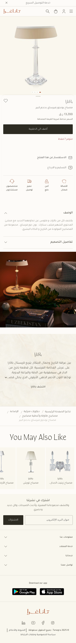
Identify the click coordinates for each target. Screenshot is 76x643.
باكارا (69, 101)
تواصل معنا (67, 565)
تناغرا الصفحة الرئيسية (58, 411)
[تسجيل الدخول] (63, 11)
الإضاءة (14, 411)
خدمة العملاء (66, 546)
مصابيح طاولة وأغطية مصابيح (40, 416)
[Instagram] (52, 623)
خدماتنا (69, 556)
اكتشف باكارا (38, 387)
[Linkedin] (23, 623)
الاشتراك (13, 520)
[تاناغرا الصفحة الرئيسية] (12, 11)
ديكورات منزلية (32, 411)
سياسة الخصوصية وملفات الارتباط (38, 635)
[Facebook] (43, 623)
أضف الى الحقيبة (38, 129)
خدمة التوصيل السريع (38, 3)
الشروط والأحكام (17, 630)
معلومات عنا (66, 537)
